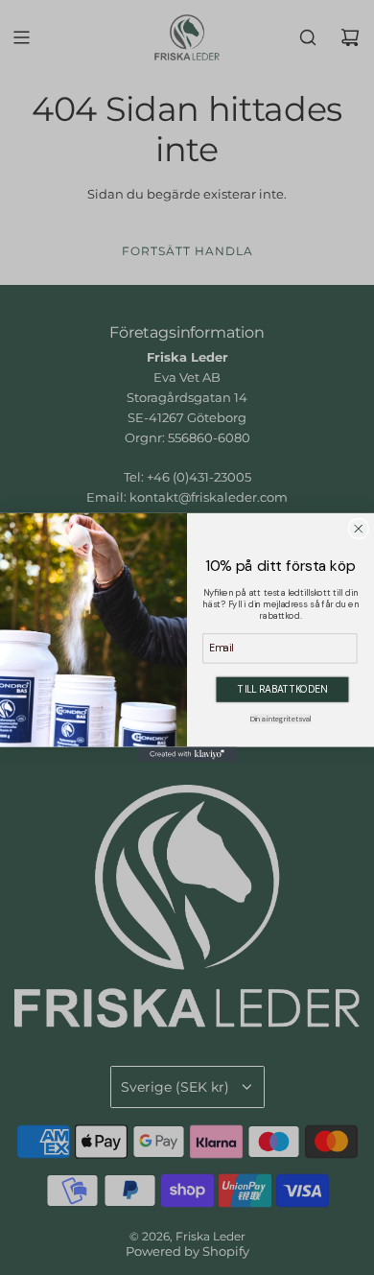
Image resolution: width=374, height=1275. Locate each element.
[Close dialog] (358, 528)
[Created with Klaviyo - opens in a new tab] (187, 755)
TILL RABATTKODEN (282, 689)
